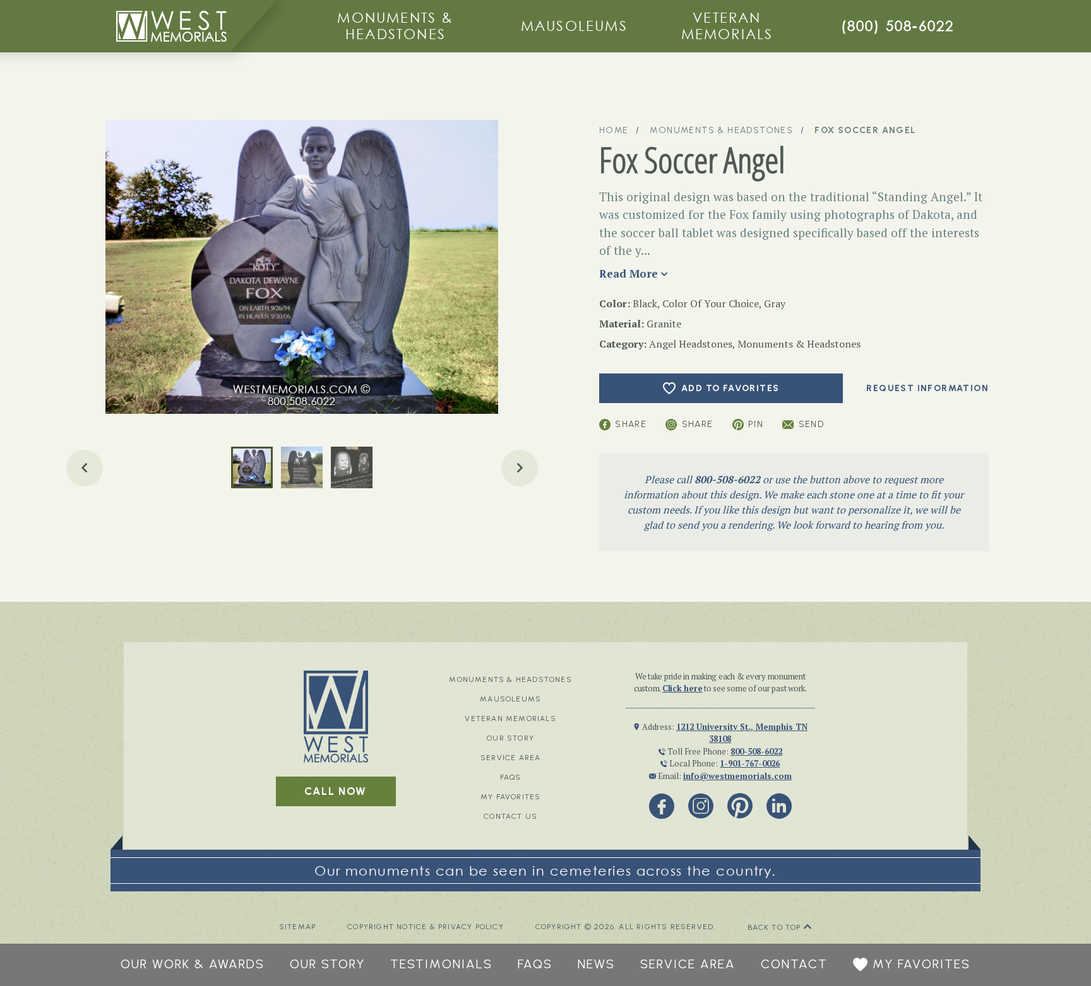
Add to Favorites (730, 388)
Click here (682, 688)
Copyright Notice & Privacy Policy (425, 927)
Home (614, 130)
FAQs (511, 777)
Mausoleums (574, 25)
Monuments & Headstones (395, 25)
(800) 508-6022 (898, 25)
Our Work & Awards (193, 963)
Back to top (776, 927)
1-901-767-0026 (750, 763)
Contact (794, 963)
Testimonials (441, 963)
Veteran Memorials (727, 25)
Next (519, 468)
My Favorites (510, 797)
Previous (84, 468)
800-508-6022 (727, 479)
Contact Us (510, 816)
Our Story (510, 738)
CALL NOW (335, 791)
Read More (628, 273)
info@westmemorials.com (737, 776)
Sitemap (297, 927)
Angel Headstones (690, 344)
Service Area (510, 757)
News (596, 963)
